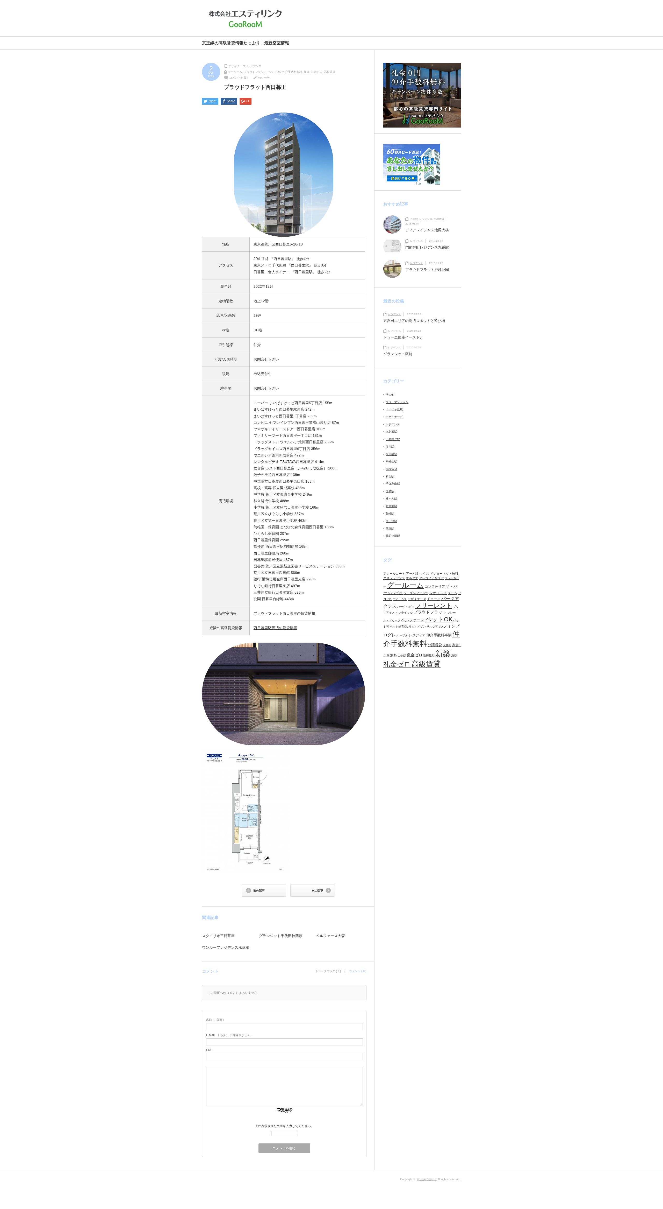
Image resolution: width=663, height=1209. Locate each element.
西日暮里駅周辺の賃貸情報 (275, 628)
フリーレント (433, 605)
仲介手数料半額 (439, 635)
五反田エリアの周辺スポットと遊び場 (414, 321)
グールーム (235, 71)
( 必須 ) (215, 1019)
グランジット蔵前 (397, 354)
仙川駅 (390, 446)
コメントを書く (239, 77)
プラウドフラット (255, 71)
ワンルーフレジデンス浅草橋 (225, 947)
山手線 (402, 655)
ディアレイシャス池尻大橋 (427, 230)
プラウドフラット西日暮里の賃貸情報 (284, 613)
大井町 (447, 645)
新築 (306, 71)
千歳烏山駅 (393, 483)
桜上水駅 (391, 521)
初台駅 (390, 476)
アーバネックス (417, 573)
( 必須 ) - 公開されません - (229, 1035)
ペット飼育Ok (399, 626)
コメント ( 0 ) (357, 971)
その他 (414, 218)
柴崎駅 (390, 513)
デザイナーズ (237, 66)
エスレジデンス (394, 578)
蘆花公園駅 (393, 535)
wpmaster (264, 77)
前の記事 (259, 890)
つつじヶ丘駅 (394, 409)
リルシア (432, 626)
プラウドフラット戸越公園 (427, 270)
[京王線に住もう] (247, 18)
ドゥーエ (434, 599)
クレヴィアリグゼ (431, 578)
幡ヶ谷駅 (391, 498)
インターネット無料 (444, 573)
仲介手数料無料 (292, 71)
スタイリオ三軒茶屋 (218, 936)
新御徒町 (429, 655)
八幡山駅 (391, 461)
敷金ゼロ (414, 655)
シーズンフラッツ (415, 593)
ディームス (400, 599)
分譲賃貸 (439, 218)
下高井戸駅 (393, 439)
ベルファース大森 (330, 936)
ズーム (452, 593)
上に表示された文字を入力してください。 (284, 1126)
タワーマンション (397, 402)
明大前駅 (391, 506)
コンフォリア (435, 586)
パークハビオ (405, 606)
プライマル (405, 612)
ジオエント (438, 593)
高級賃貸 (329, 71)
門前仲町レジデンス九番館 (427, 247)
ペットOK (274, 71)
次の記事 (317, 890)
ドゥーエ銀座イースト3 (402, 337)
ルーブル (402, 635)
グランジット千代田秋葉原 (280, 936)
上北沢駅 (391, 431)
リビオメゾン (417, 626)
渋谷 (454, 655)
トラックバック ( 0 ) (328, 971)
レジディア (417, 635)
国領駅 (390, 491)
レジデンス (254, 66)
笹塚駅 (390, 528)
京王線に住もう (427, 1179)
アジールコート (394, 573)
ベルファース (412, 620)
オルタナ (412, 578)
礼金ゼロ (316, 71)
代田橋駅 (391, 454)
